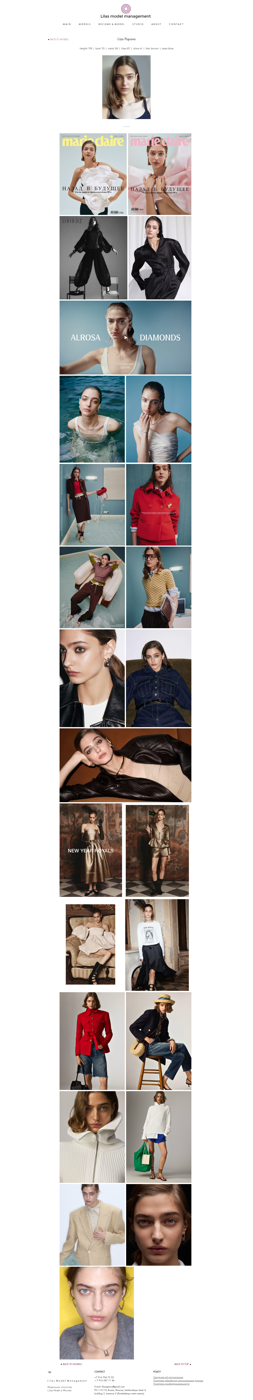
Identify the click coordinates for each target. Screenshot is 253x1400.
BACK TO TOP (182, 1364)
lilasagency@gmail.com (113, 1386)
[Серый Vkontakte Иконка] (50, 1372)
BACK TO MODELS (59, 39)
